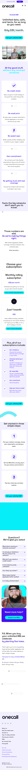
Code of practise (6, 750)
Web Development (11, 767)
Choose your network (8, 737)
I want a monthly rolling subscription (14, 292)
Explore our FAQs (14, 617)
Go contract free (6, 741)
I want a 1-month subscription (14, 328)
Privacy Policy (6, 754)
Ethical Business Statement (9, 756)
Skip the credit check (7, 730)
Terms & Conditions (7, 752)
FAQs (3, 739)
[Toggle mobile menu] (25, 5)
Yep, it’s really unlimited (8, 735)
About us (4, 728)
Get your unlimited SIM (14, 38)
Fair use (4, 748)
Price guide (5, 743)
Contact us (5, 732)
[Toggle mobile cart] (22, 5)
